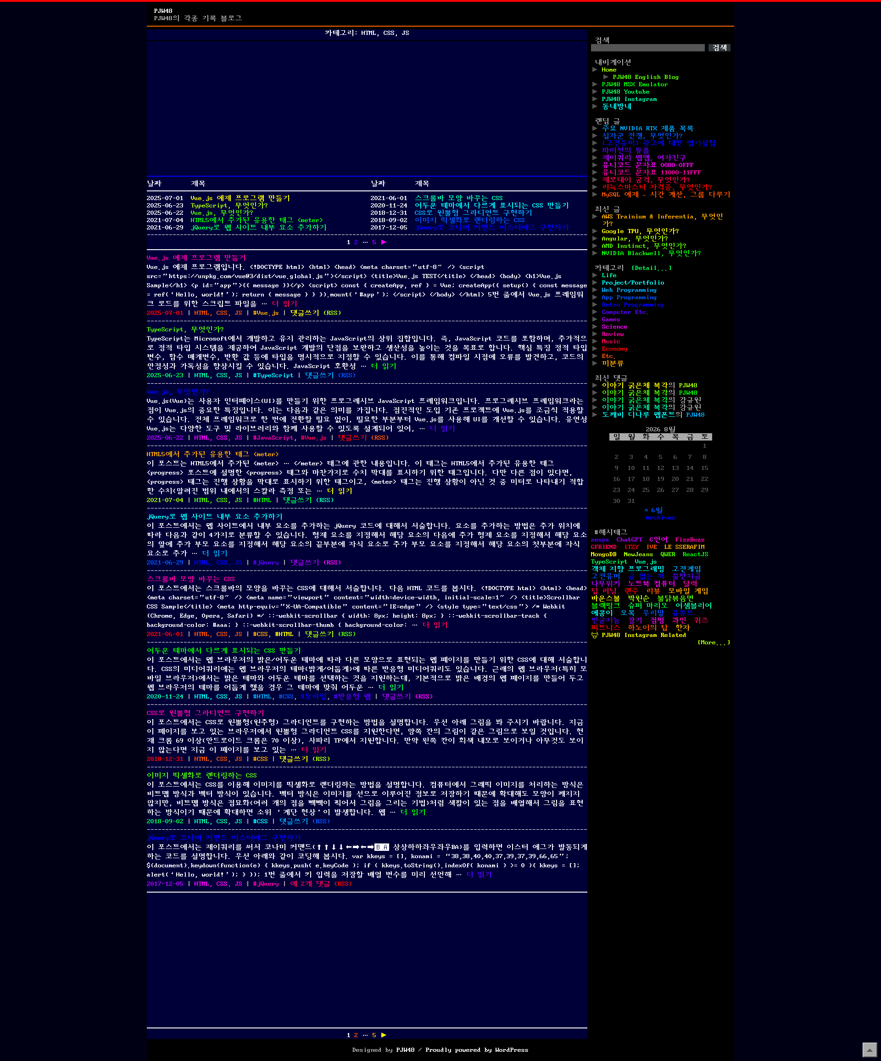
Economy (615, 348)
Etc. (609, 356)
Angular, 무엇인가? (635, 238)
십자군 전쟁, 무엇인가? (642, 136)
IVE (651, 547)
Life (609, 275)
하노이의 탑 (648, 627)
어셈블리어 (693, 605)
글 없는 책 (646, 576)
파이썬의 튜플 (626, 150)
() (332, 313)
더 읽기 (284, 303)
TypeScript (275, 375)
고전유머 (605, 576)
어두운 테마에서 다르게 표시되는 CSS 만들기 (492, 205)
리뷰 (653, 591)
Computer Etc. (626, 312)
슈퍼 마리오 (648, 605)
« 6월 (653, 510)
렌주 (631, 591)
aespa (600, 539)
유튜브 (683, 613)
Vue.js (268, 313)
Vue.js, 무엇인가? (222, 213)
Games (611, 319)
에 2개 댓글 (310, 884)
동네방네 (616, 106)
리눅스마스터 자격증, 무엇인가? (657, 187)
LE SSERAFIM (684, 547)
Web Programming (629, 290)
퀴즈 (701, 620)
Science (615, 326)
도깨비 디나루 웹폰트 (638, 415)
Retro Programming (633, 304)
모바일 (316, 696)
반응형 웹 (354, 696)
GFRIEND (604, 547)
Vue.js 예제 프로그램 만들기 (240, 198)
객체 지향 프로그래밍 (627, 569)
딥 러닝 (604, 591)
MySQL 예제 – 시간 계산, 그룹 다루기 (666, 194)
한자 (682, 627)
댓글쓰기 (304, 313)
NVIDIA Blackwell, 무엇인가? (651, 253)
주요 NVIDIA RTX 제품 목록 (648, 128)
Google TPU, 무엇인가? (640, 231)
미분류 (613, 363)
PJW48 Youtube (626, 91)
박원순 (639, 598)
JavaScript (275, 437)
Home (609, 69)
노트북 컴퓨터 (651, 583)
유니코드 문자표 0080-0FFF (648, 165)
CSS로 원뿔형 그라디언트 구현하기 (473, 213)
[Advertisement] (367, 108)
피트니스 (605, 627)
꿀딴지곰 (686, 576)
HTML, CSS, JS (218, 313)
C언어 (659, 539)
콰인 (679, 620)
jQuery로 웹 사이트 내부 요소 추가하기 (259, 227)
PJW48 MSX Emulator (635, 84)
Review (613, 334)
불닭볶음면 (675, 598)
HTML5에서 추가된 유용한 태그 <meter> (257, 220)
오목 (627, 613)
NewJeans (638, 554)
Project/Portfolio (633, 282)
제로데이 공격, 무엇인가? (646, 180)
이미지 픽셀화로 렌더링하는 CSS (470, 220)
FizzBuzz (690, 539)
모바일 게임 (688, 591)
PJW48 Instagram (629, 99)
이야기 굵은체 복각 (635, 385)
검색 (602, 40)
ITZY (631, 547)
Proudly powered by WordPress (477, 1050)
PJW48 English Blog (646, 77)
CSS (262, 634)
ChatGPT (629, 539)
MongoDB (604, 554)
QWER (668, 554)
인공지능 (605, 620)
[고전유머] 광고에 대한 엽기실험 (659, 143)
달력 (690, 583)
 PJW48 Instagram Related (638, 635)
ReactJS (695, 554)
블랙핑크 (605, 605)
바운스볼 (605, 598)
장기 (635, 620)
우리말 (653, 613)
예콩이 (602, 613)
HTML (264, 500)
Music (611, 341)
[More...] (713, 642)
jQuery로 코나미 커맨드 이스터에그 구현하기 (492, 227)
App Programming (629, 297)
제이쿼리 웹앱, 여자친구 (644, 158)
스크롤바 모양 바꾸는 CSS (459, 198)
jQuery (268, 562)
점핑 (657, 620)
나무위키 (605, 583)
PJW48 (163, 11)
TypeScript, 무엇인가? (229, 205)
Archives (660, 517)
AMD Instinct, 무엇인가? (644, 246)
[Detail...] (651, 268)
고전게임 (686, 569)
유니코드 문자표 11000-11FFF (651, 172)
